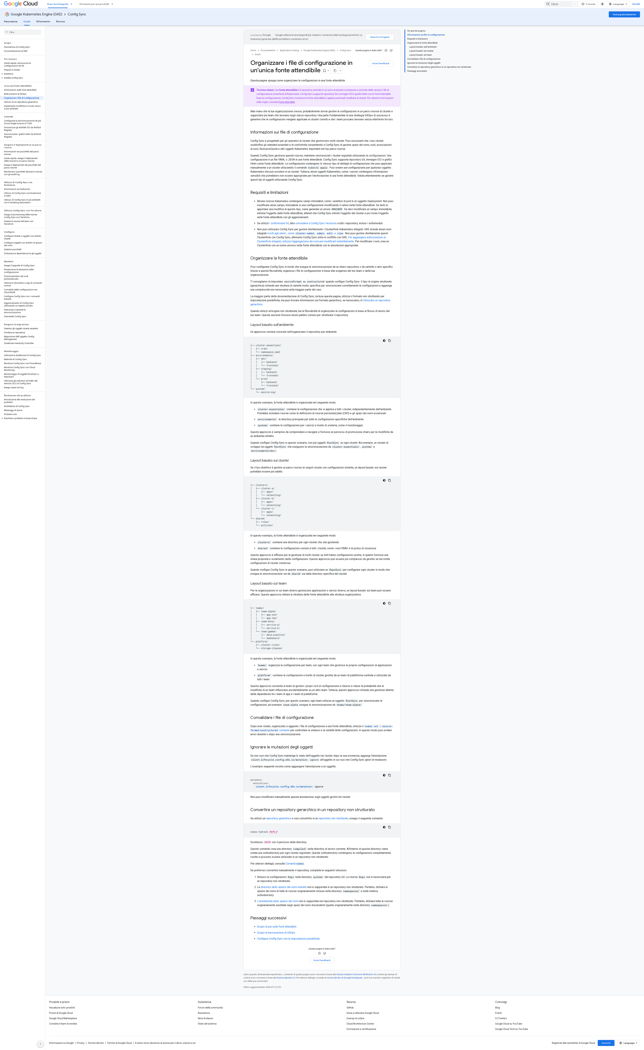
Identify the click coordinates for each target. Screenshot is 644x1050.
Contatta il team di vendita (63, 1023)
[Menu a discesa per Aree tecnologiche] (72, 4)
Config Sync (77, 14)
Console (590, 4)
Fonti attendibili (287, 102)
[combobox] (561, 4)
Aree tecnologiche (57, 4)
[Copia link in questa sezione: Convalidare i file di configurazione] (317, 718)
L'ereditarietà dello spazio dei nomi (278, 901)
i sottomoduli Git (279, 223)
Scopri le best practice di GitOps (276, 932)
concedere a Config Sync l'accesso (316, 223)
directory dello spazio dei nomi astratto (284, 887)
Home (253, 50)
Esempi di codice (355, 1018)
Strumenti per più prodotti (94, 4)
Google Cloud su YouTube (508, 1023)
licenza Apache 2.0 (286, 977)
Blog (497, 1007)
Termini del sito (96, 1043)
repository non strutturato (333, 818)
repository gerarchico (278, 818)
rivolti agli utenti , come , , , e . (305, 233)
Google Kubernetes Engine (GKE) (36, 14)
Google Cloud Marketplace (63, 1018)
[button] (22, 74)
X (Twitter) (501, 1018)
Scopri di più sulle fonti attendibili (276, 926)
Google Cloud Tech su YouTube (511, 1029)
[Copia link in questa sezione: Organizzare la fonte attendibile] (311, 259)
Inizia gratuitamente (624, 14)
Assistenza (204, 1013)
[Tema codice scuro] (384, 340)
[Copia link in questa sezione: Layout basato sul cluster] (292, 461)
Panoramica (10, 21)
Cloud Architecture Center (360, 1023)
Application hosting (289, 50)
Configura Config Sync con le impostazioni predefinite (288, 938)
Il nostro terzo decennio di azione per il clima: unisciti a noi (165, 1043)
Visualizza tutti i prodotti (62, 1007)
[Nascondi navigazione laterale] (40, 1044)
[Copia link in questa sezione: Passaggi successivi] (289, 918)
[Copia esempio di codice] (389, 340)
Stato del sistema (207, 1023)
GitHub (350, 1007)
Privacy (81, 1043)
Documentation (268, 50)
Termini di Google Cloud (119, 1043)
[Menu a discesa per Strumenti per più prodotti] (113, 4)
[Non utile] (391, 50)
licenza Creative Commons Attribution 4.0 (356, 974)
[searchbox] (22, 32)
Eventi (498, 1013)
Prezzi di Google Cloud (61, 1013)
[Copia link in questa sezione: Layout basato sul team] (290, 584)
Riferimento (43, 21)
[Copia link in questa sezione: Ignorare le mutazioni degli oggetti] (316, 747)
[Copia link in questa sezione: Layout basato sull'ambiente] (297, 325)
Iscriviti (606, 1042)
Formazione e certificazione (361, 1029)
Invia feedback (380, 63)
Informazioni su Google (61, 1043)
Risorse (60, 21)
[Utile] (386, 50)
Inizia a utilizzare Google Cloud (363, 1013)
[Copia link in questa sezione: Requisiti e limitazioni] (291, 193)
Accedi (636, 4)
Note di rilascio (205, 1018)
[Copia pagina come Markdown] (335, 71)
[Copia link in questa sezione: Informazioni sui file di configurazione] (321, 133)
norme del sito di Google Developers (345, 977)
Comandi (294, 863)
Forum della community (210, 1007)
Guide (26, 21)
